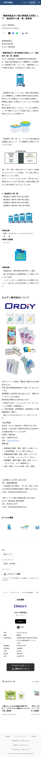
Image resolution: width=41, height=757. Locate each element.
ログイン (25, 2)
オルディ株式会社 (27, 592)
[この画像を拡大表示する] (9, 527)
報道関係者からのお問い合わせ (20, 741)
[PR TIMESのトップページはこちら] (8, 2)
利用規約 (33, 736)
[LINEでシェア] (17, 33)
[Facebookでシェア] (13, 33)
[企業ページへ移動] (20, 607)
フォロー (20, 621)
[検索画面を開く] (39, 2)
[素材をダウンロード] (22, 33)
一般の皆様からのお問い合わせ (20, 749)
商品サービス (7, 554)
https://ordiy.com (13, 441)
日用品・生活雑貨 (9, 563)
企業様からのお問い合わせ (20, 745)
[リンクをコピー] (26, 33)
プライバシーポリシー (20, 736)
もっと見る (35, 681)
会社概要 (7, 736)
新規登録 (32, 2)
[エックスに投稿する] (9, 33)
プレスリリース (14, 592)
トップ (5, 592)
